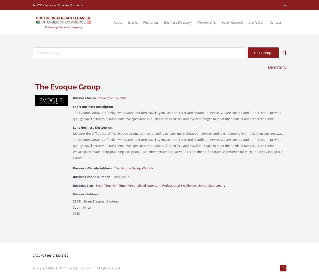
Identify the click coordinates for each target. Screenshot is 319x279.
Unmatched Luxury (211, 185)
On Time (119, 185)
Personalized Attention (143, 185)
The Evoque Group (68, 87)
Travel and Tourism (112, 98)
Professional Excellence (179, 185)
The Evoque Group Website (134, 168)
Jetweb (87, 268)
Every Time (104, 185)
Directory (277, 67)
